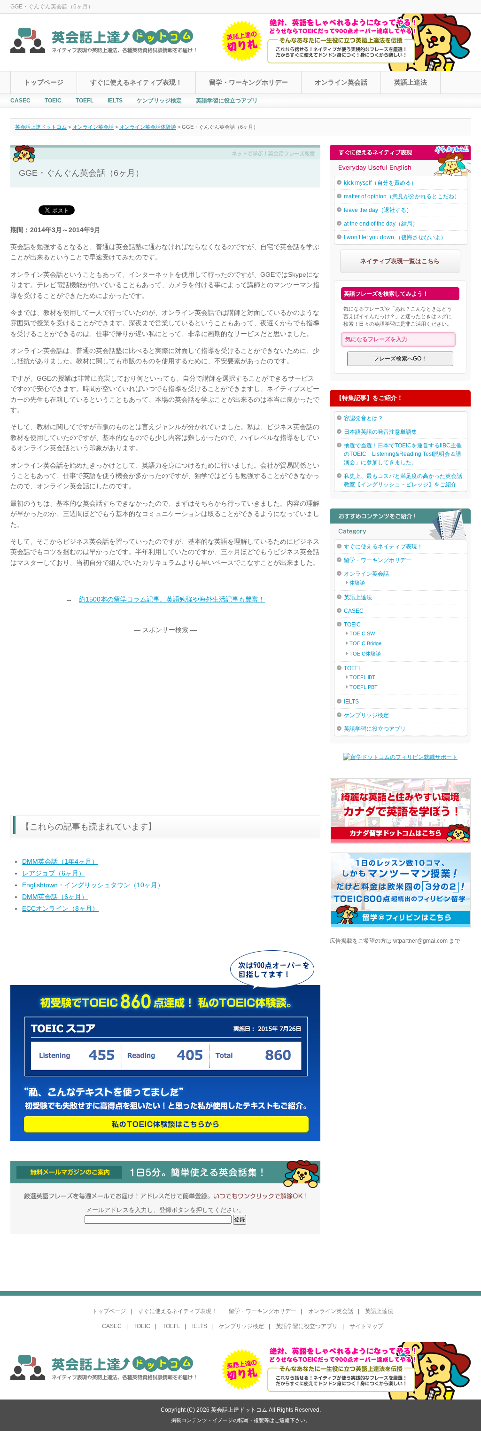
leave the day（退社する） (378, 210)
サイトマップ (366, 1326)
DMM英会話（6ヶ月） (55, 896)
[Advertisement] (89, 710)
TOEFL (84, 100)
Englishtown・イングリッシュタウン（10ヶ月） (93, 885)
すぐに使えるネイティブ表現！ (136, 82)
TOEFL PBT (363, 687)
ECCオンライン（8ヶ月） (60, 908)
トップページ (43, 82)
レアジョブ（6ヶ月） (53, 873)
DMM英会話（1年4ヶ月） (60, 861)
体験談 (357, 583)
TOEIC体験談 (365, 654)
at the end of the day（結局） (381, 223)
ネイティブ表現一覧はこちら (400, 261)
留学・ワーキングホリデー (248, 82)
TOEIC (53, 100)
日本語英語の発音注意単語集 (380, 432)
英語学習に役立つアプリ (227, 100)
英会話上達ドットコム (41, 127)
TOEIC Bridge (365, 643)
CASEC (20, 100)
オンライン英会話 (341, 82)
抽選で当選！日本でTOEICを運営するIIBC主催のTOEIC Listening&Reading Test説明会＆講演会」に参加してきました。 (403, 454)
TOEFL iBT (362, 677)
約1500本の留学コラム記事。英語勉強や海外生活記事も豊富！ (172, 599)
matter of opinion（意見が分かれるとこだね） (402, 196)
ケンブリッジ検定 (159, 100)
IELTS (115, 100)
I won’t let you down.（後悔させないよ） (395, 237)
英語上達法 (410, 82)
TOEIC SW (362, 633)
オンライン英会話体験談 (147, 127)
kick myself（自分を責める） (380, 183)
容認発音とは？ (363, 418)
